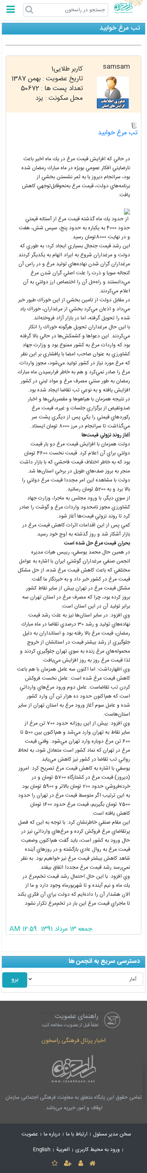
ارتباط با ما (76, 1134)
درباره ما (52, 1134)
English (42, 1150)
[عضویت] (68, 1164)
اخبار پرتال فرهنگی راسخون (73, 1040)
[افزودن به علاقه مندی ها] (54, 1164)
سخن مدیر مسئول (112, 1134)
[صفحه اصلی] (92, 1164)
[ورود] (80, 1164)
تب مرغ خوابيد (118, 133)
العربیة (63, 1150)
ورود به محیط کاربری (97, 1150)
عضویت (29, 1134)
